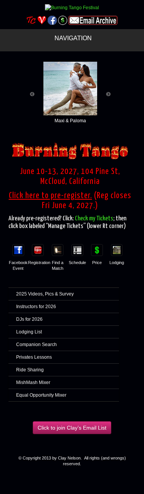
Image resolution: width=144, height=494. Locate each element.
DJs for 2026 (29, 319)
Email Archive (93, 20)
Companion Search (36, 344)
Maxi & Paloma (70, 120)
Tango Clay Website (31, 20)
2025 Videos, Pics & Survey (45, 294)
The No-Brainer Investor (62, 20)
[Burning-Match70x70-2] (58, 246)
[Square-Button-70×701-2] (38, 246)
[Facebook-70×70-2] (18, 246)
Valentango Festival (41, 20)
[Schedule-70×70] (77, 246)
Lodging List (29, 332)
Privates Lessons (34, 357)
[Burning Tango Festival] (72, 7)
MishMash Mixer (33, 382)
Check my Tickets (94, 218)
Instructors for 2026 (36, 306)
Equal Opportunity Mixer (41, 395)
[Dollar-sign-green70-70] (97, 246)
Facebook (52, 20)
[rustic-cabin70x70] (117, 246)
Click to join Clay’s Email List (72, 428)
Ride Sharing (30, 370)
